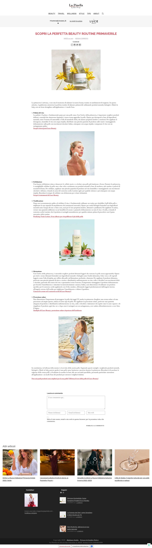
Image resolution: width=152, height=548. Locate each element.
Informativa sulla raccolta (64, 546)
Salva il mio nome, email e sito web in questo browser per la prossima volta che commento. (75, 420)
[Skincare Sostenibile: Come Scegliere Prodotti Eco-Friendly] (63, 500)
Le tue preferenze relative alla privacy (80, 546)
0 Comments (79, 502)
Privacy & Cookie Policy (89, 540)
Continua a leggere (31, 513)
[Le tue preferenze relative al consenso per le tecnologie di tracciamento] (149, 545)
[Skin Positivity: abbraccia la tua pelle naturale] (63, 529)
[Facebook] (61, 493)
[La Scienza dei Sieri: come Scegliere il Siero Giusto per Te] (63, 514)
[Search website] (103, 13)
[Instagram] (63, 493)
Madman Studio (72, 540)
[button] (72, 44)
